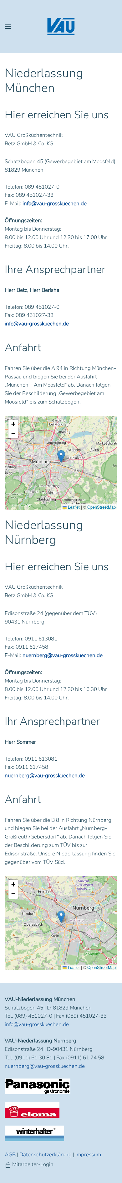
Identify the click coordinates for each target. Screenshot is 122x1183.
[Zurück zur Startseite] (61, 26)
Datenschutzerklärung (45, 1154)
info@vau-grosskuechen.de (55, 203)
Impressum (88, 1154)
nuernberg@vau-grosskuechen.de (63, 655)
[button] (8, 26)
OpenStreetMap (101, 507)
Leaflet (73, 507)
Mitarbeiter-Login (32, 1164)
